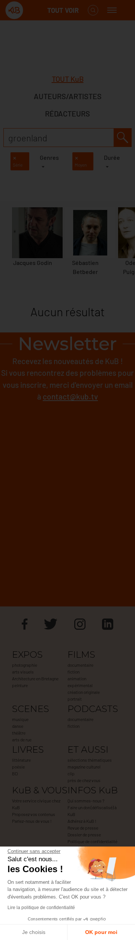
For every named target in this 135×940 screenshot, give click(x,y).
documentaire (80, 664)
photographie (24, 664)
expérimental (80, 685)
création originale (84, 692)
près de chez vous (84, 780)
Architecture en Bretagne (35, 678)
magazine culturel (84, 766)
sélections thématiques (90, 759)
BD (15, 773)
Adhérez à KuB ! (82, 821)
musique (20, 719)
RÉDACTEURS (67, 113)
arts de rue (22, 739)
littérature (21, 759)
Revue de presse (83, 827)
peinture (20, 685)
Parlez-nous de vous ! (32, 821)
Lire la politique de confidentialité (41, 907)
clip (71, 773)
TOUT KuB (68, 78)
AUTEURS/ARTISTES (68, 96)
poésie (18, 766)
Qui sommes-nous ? (86, 800)
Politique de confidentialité (92, 841)
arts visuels (23, 671)
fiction (74, 671)
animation (77, 678)
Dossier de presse (84, 834)
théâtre (19, 732)
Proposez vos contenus (33, 814)
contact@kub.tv (70, 396)
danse (17, 726)
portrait (75, 698)
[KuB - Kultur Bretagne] (35, 10)
